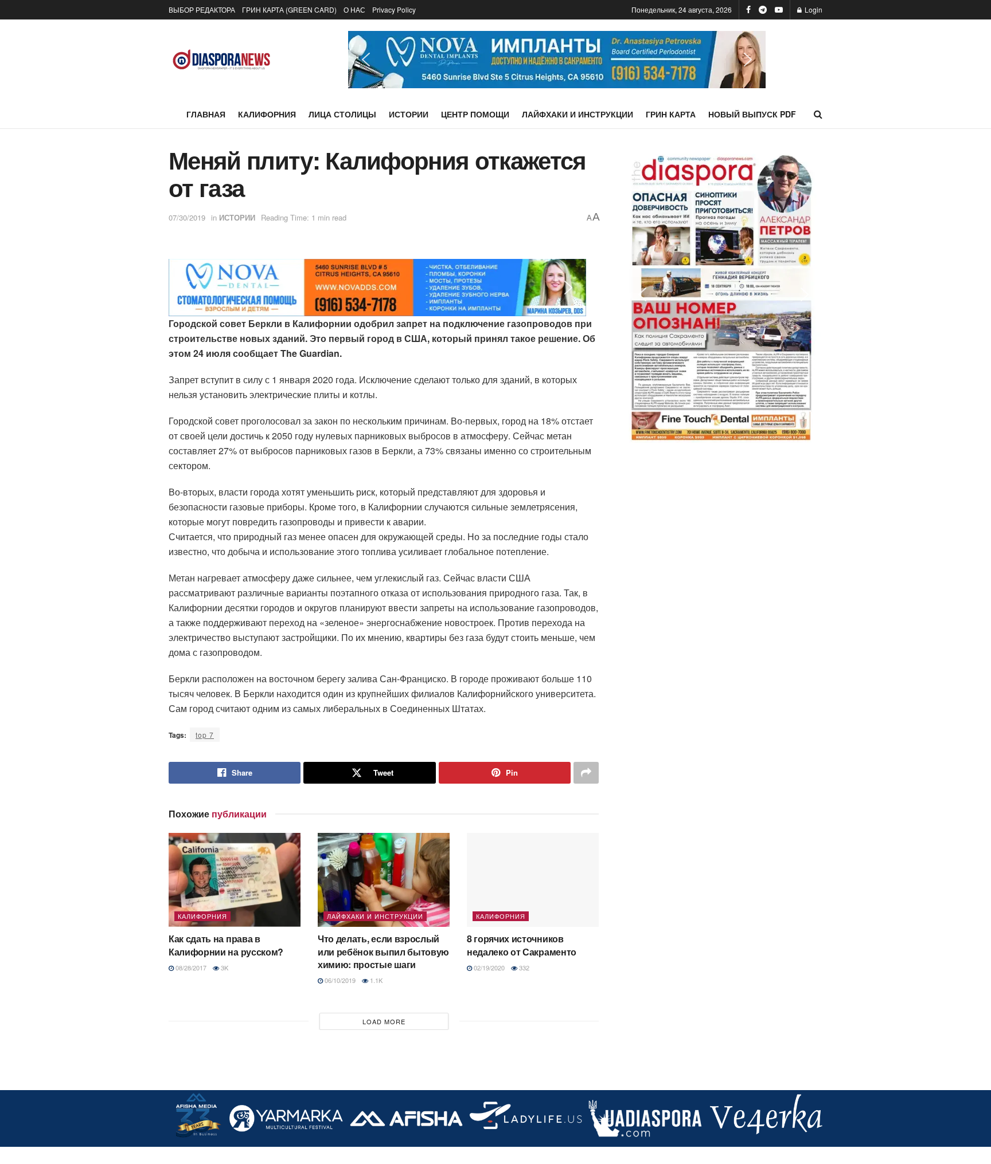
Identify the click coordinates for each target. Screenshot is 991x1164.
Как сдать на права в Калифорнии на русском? (226, 945)
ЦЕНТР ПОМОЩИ (475, 114)
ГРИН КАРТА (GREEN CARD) (289, 9)
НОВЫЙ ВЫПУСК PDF (752, 114)
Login (812, 9)
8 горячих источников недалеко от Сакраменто (521, 945)
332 (523, 967)
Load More (383, 1021)
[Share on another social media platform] (586, 773)
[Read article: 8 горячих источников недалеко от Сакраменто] (533, 880)
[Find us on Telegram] (763, 9)
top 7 (205, 735)
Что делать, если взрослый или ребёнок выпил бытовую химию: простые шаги (383, 951)
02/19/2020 (488, 967)
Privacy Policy (394, 9)
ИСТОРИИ (408, 114)
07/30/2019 (187, 217)
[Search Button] (818, 114)
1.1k (375, 980)
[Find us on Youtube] (779, 9)
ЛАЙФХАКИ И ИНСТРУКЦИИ (577, 114)
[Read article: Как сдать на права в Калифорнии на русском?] (235, 880)
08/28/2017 (190, 967)
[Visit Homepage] (222, 60)
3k (223, 967)
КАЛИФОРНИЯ (267, 114)
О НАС (354, 9)
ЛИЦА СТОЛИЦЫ (342, 114)
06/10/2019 (339, 980)
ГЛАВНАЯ (205, 114)
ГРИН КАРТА (671, 114)
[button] (557, 59)
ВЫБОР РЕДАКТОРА (202, 9)
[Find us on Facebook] (748, 9)
